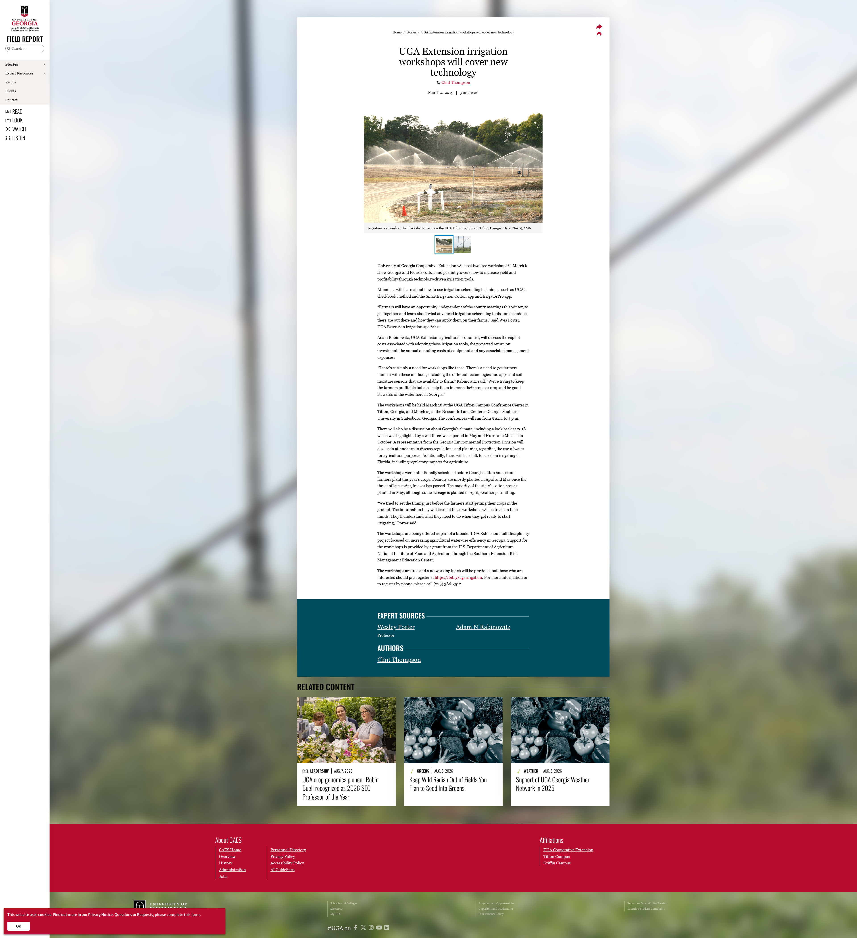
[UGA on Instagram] (372, 928)
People (10, 82)
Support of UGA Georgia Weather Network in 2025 (553, 783)
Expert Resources (19, 73)
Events (10, 91)
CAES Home (230, 849)
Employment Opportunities (496, 903)
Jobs (223, 876)
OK (18, 926)
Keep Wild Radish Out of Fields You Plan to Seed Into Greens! (448, 783)
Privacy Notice (100, 914)
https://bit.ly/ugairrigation (458, 577)
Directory (336, 908)
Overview (227, 856)
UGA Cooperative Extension (568, 849)
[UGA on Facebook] (356, 928)
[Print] (599, 34)
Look (17, 120)
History (225, 863)
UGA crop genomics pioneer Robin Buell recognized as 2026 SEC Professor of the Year (340, 788)
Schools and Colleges (343, 903)
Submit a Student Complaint (646, 908)
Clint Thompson (455, 82)
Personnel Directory (288, 849)
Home (397, 32)
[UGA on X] (364, 928)
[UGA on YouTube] (380, 928)
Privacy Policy (282, 856)
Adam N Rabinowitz (483, 626)
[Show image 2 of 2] (462, 244)
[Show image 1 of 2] (444, 244)
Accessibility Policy (287, 863)
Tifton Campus (556, 856)
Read (17, 111)
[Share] (599, 26)
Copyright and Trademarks (496, 908)
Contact (11, 100)
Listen (18, 138)
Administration (232, 869)
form (195, 914)
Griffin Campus (557, 863)
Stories (11, 64)
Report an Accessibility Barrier (646, 903)
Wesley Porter (396, 626)
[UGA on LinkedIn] (386, 928)
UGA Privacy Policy (491, 914)
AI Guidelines (282, 869)
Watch (19, 129)
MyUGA (335, 914)
